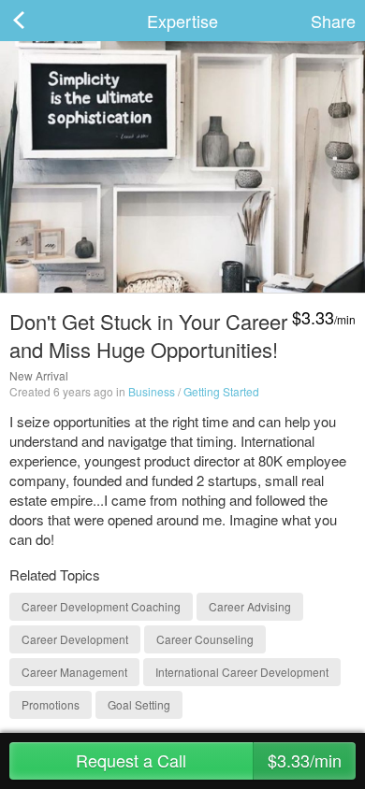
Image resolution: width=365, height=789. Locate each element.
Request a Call (209, 760)
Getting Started (221, 391)
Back (37, 20)
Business (151, 391)
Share (333, 20)
